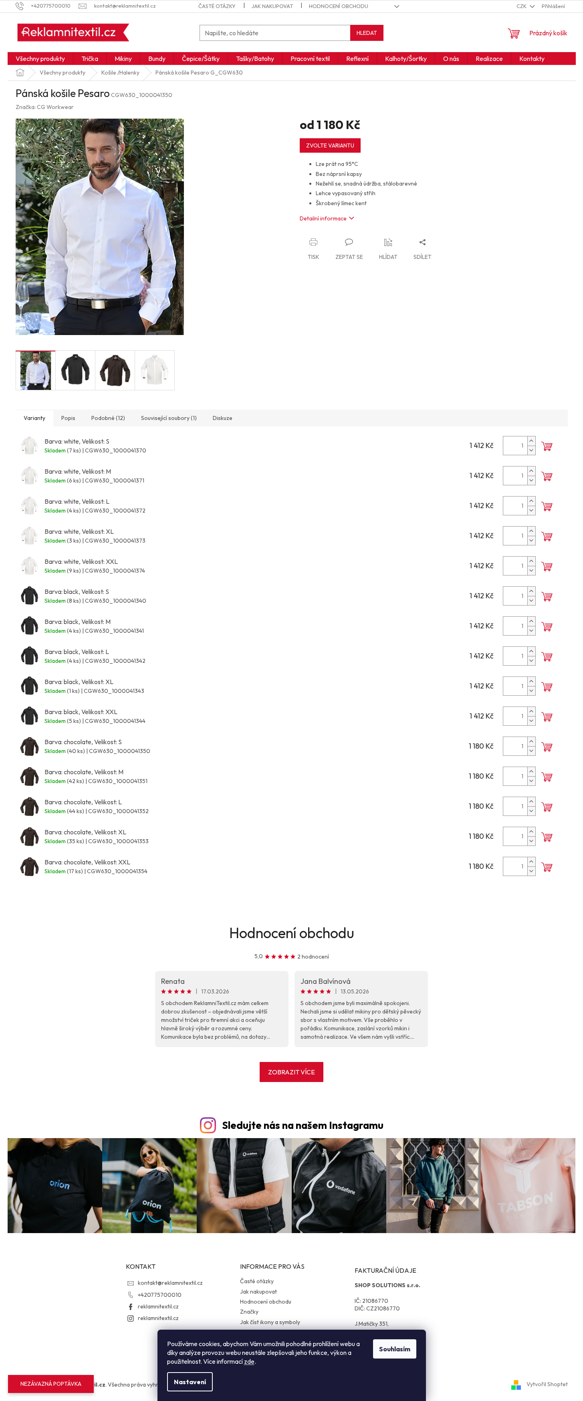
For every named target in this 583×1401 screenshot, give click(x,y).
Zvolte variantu (330, 145)
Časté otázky (217, 6)
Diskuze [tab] (222, 418)
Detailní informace (323, 218)
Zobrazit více (291, 1072)
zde (249, 1361)
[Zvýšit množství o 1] (531, 441)
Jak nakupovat (272, 6)
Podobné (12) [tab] (108, 418)
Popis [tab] (68, 418)
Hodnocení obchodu (338, 6)
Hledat (367, 32)
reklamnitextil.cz (158, 1306)
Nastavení (190, 1382)
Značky (249, 1311)
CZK (522, 6)
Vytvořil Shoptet (547, 1384)
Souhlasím (394, 1349)
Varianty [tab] (34, 418)
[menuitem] (40, 58)
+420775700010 (160, 1294)
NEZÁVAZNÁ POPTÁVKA (50, 1383)
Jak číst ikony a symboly (270, 1322)
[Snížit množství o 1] (531, 450)
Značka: (45, 107)
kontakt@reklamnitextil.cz (170, 1282)
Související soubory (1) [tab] (169, 418)
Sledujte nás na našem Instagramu (302, 1125)
